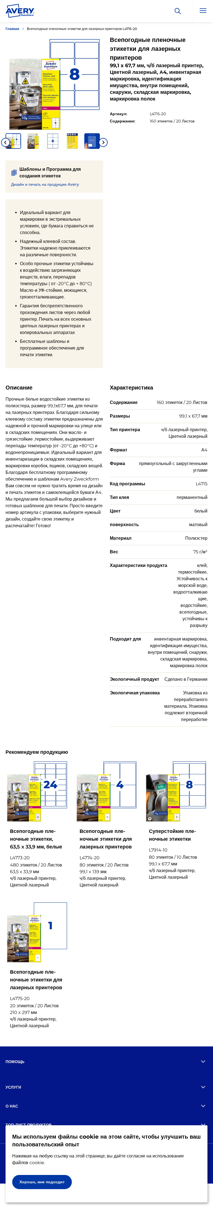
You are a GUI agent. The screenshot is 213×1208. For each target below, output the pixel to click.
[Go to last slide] (5, 142)
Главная (12, 29)
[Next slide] (103, 142)
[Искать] (177, 11)
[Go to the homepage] (20, 12)
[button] (13, 141)
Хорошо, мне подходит (42, 1181)
